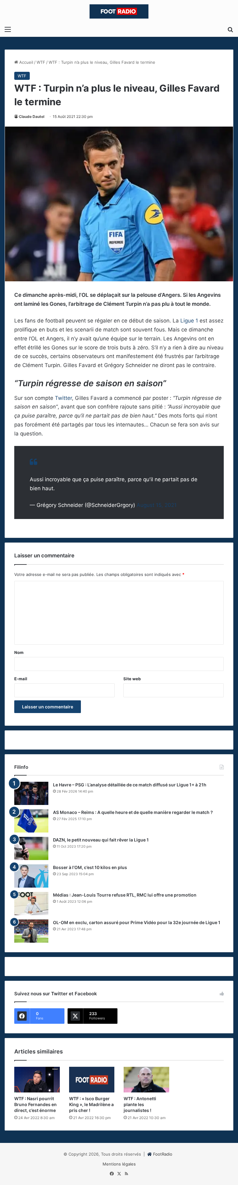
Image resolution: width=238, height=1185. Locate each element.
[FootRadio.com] (119, 11)
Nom (19, 652)
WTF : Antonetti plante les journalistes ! (140, 1104)
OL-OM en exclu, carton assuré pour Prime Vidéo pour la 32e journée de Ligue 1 (136, 922)
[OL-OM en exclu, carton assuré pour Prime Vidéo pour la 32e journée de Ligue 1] (31, 931)
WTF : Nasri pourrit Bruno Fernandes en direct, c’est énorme (35, 1104)
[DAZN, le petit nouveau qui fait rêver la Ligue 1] (31, 848)
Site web (132, 678)
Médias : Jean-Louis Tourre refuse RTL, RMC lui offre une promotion (124, 894)
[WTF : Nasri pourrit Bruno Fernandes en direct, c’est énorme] (37, 1079)
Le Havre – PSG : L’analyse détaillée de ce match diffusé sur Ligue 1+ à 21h (129, 784)
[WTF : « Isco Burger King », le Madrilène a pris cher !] (92, 1079)
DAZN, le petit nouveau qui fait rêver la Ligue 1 (101, 839)
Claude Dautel (31, 116)
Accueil (25, 62)
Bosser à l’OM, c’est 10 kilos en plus (90, 867)
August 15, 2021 (157, 505)
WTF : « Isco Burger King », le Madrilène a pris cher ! (91, 1104)
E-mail (20, 678)
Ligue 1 (190, 321)
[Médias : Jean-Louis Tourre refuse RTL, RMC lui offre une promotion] (31, 903)
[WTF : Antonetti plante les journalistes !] (146, 1079)
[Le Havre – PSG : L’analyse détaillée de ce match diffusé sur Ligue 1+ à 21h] (31, 793)
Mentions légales (119, 1163)
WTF (41, 62)
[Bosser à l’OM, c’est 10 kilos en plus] (31, 876)
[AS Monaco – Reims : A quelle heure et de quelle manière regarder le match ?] (31, 821)
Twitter (63, 398)
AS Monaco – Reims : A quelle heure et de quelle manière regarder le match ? (133, 812)
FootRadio (162, 1154)
